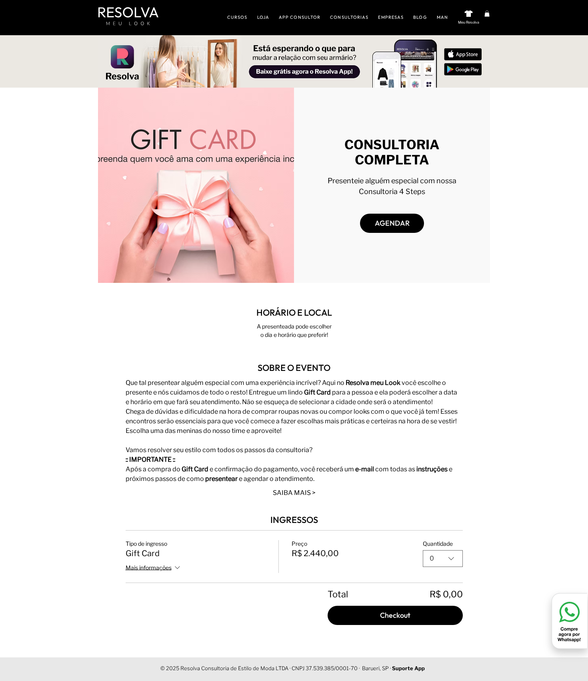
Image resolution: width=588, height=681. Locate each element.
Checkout (395, 615)
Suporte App (408, 668)
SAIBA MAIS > (294, 493)
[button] (487, 13)
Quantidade (438, 543)
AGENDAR (392, 223)
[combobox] (443, 558)
